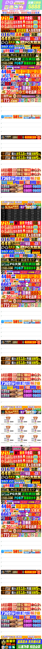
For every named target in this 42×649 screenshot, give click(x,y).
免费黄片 (21, 218)
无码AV (4, 216)
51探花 (21, 216)
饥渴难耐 (15, 213)
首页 (11, 445)
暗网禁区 (26, 218)
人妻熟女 (26, 211)
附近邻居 (9, 213)
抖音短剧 (9, 216)
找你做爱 (21, 213)
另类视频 (38, 211)
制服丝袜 (32, 211)
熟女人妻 (15, 218)
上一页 (14, 445)
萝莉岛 (38, 216)
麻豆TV (15, 216)
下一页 (24, 445)
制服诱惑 (38, 218)
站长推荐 (3, 213)
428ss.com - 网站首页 (8, 15)
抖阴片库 (3, 218)
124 (16, 445)
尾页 (29, 445)
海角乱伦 (32, 218)
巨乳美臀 (21, 211)
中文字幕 (15, 211)
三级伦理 (9, 211)
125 (19, 445)
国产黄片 (9, 218)
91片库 (27, 216)
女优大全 (32, 216)
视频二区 (3, 211)
